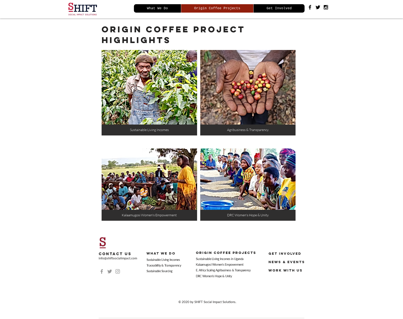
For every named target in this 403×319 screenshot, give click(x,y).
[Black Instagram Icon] (326, 7)
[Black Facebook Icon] (310, 7)
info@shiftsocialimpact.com (118, 258)
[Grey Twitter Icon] (110, 271)
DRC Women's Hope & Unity (214, 276)
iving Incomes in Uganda (220, 259)
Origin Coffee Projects (226, 253)
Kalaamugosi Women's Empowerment (219, 264)
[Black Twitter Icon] (318, 7)
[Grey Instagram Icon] (118, 271)
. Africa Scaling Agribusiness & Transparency (224, 270)
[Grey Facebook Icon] (102, 271)
